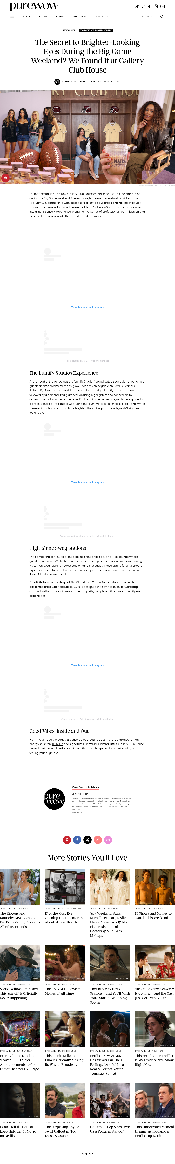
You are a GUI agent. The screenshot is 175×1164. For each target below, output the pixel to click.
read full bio (77, 813)
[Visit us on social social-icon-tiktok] (137, 6)
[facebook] (6, 54)
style (27, 17)
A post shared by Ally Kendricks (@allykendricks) (87, 718)
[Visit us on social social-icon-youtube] (162, 6)
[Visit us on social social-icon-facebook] (149, 6)
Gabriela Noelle (62, 587)
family (60, 17)
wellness (80, 17)
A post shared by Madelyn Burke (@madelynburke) (87, 536)
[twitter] (6, 63)
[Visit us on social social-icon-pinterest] (143, 6)
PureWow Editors (76, 82)
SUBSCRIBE (145, 16)
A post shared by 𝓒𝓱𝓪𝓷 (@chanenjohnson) (87, 360)
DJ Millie (57, 744)
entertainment (69, 30)
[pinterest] (5, 178)
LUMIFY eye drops (100, 203)
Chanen (34, 207)
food (43, 17)
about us (102, 17)
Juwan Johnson (57, 207)
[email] (6, 81)
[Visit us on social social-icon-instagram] (156, 6)
